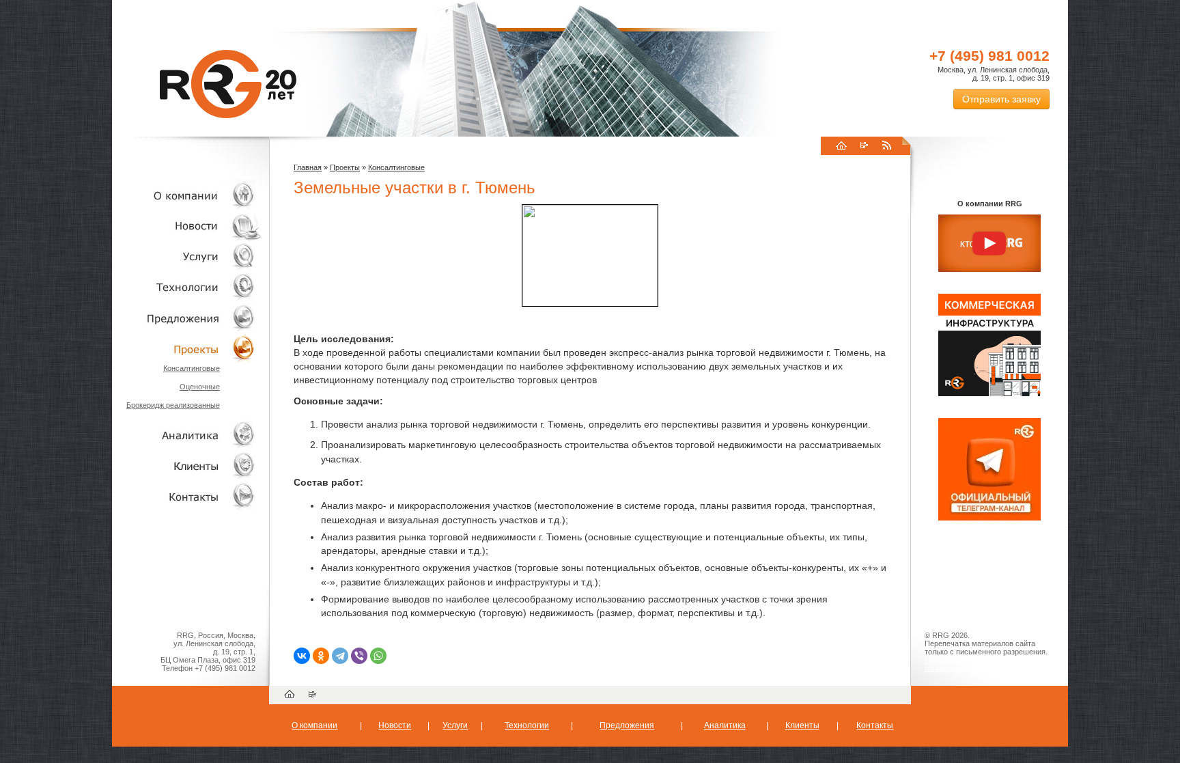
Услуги (187, 256)
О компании (187, 195)
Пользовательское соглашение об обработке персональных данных (984, 664)
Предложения (627, 725)
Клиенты (187, 465)
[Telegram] (340, 656)
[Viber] (359, 656)
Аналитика (187, 434)
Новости (190, 225)
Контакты (187, 496)
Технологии (187, 287)
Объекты (187, 318)
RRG (228, 84)
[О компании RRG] (989, 243)
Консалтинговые (191, 368)
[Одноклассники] (321, 656)
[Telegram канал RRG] (989, 518)
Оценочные (200, 387)
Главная (308, 167)
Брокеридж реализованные (173, 405)
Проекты (187, 348)
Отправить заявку (1001, 99)
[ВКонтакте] (302, 656)
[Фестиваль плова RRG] (989, 393)
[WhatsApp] (378, 656)
